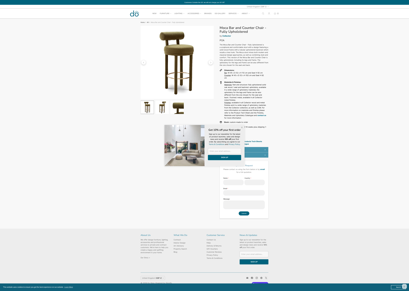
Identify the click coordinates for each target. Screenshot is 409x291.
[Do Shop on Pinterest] (261, 278)
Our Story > (145, 258)
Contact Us (211, 240)
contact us (261, 115)
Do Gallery (220, 13)
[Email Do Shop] (247, 278)
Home (143, 22)
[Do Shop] (134, 13)
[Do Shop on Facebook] (252, 278)
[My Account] (269, 13)
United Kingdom (257, 7)
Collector (226, 36)
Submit (244, 213)
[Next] (211, 62)
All (148, 22)
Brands (208, 13)
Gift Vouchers (212, 249)
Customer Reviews (214, 252)
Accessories (193, 13)
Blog (175, 252)
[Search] (263, 13)
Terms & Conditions (214, 258)
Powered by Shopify (164, 283)
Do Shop (151, 283)
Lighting (178, 13)
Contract (177, 240)
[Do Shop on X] (266, 278)
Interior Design (179, 243)
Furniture (164, 13)
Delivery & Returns (214, 246)
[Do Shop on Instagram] (256, 278)
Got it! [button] (398, 287)
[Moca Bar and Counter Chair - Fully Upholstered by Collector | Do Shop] (177, 62)
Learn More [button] (68, 287)
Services (233, 13)
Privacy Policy (212, 255)
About (245, 13)
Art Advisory (179, 246)
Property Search (180, 249)
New (154, 13)
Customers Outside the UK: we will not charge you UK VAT (204, 2)
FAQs (209, 243)
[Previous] (143, 62)
